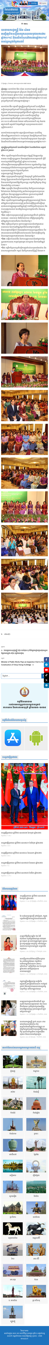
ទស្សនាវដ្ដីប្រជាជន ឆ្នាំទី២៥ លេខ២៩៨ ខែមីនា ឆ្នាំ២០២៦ (21, 873)
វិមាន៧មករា (11, 9)
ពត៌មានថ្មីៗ (7, 634)
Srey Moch (27, 83)
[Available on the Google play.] (36, 738)
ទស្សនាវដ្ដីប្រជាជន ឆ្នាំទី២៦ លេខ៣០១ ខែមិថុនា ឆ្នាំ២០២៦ (22, 843)
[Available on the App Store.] (12, 738)
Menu (26, 23)
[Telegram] (46, 664)
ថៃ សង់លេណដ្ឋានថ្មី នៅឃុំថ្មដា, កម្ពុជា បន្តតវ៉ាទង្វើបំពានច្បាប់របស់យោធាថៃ (33, 917)
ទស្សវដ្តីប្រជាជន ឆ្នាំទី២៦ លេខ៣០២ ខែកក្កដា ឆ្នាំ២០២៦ (21, 833)
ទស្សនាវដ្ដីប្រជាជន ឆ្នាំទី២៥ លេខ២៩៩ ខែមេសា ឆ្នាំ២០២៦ (22, 863)
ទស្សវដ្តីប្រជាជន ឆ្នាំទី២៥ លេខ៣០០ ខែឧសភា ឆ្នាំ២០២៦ (21, 853)
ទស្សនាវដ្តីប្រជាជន (9, 757)
